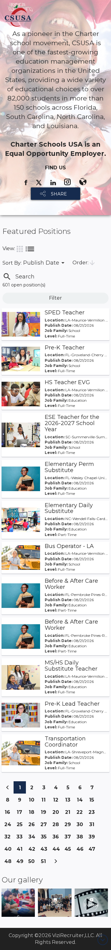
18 (33, 812)
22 (81, 812)
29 (69, 826)
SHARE (59, 194)
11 (45, 800)
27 (45, 826)
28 (57, 826)
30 (81, 826)
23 (93, 812)
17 (21, 812)
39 (93, 838)
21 (69, 812)
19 (45, 812)
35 (45, 837)
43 (45, 850)
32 (9, 837)
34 (33, 838)
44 (57, 850)
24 (9, 826)
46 (81, 850)
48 (9, 862)
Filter (55, 298)
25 (21, 824)
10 (33, 800)
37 (69, 838)
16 (9, 812)
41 (21, 849)
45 (69, 850)
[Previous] (8, 787)
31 (93, 824)
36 (57, 838)
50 (33, 861)
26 (33, 826)
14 (81, 800)
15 (93, 800)
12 (57, 800)
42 (33, 850)
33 (21, 837)
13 (69, 800)
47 (93, 850)
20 (57, 813)
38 (81, 838)
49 (21, 862)
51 (45, 861)
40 (9, 850)
